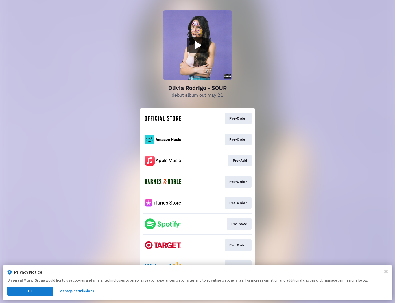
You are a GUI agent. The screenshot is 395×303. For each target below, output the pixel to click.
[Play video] (197, 45)
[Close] (386, 271)
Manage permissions (76, 291)
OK (30, 291)
